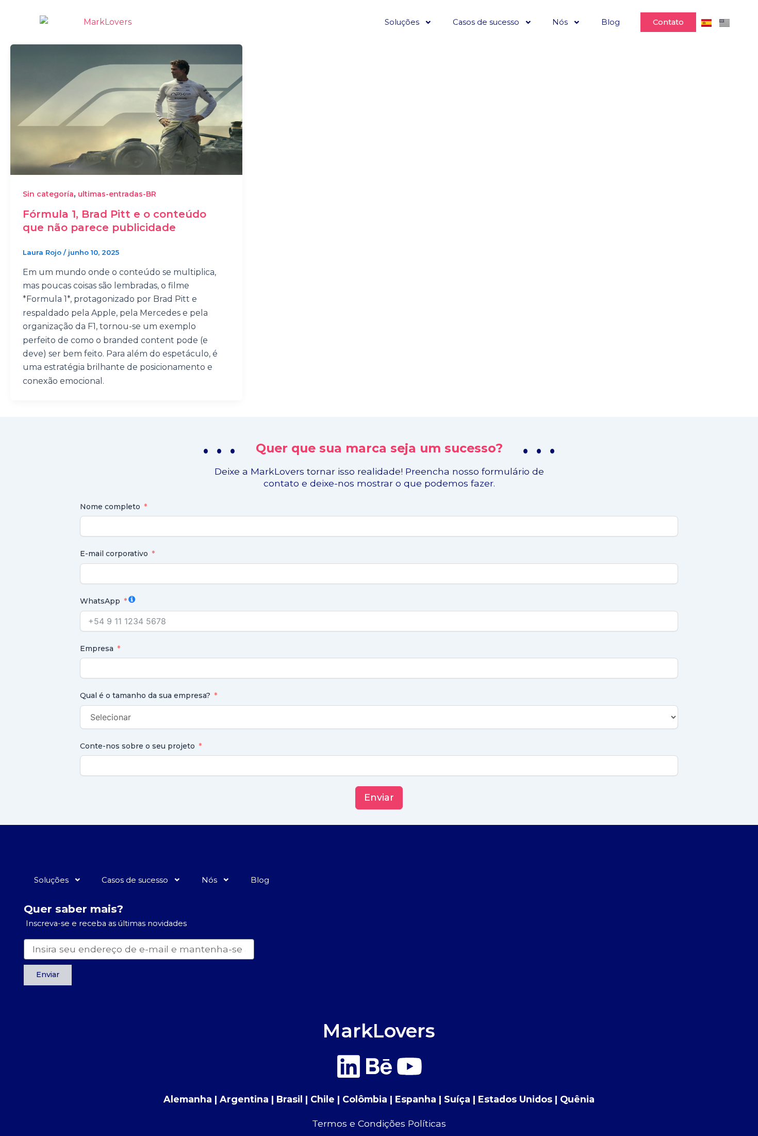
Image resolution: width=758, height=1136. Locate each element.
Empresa (96, 648)
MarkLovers (379, 1030)
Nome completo (110, 506)
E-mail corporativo (114, 553)
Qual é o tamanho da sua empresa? (145, 695)
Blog (610, 22)
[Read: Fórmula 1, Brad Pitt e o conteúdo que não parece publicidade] (126, 109)
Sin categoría (48, 194)
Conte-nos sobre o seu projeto (137, 746)
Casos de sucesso (486, 22)
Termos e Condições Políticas (379, 1123)
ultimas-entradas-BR (117, 194)
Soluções (402, 22)
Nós (560, 22)
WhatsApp (100, 601)
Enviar (379, 797)
